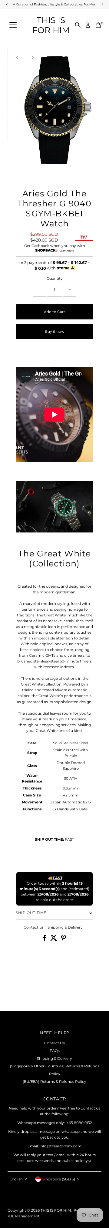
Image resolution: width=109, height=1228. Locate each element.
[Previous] (17, 57)
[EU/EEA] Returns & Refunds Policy (54, 1081)
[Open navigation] (13, 25)
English (16, 1179)
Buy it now (54, 331)
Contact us (34, 927)
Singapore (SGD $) (58, 1179)
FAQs (55, 1050)
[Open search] (78, 25)
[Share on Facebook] (45, 939)
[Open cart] (98, 25)
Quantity (55, 278)
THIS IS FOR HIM (51, 25)
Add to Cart (54, 311)
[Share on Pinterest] (63, 939)
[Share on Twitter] (54, 939)
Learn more (66, 250)
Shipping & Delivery (65, 927)
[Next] (32, 57)
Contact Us (54, 1043)
